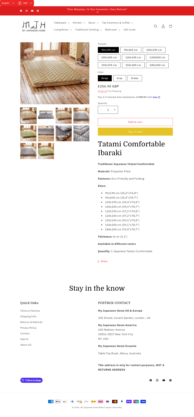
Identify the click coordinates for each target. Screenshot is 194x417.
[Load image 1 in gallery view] (28, 116)
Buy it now (135, 131)
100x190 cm (154, 49)
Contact (25, 333)
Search (24, 339)
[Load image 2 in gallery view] (46, 116)
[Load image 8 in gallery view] (81, 133)
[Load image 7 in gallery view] (64, 133)
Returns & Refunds (31, 322)
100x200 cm (109, 57)
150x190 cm (109, 65)
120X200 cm (157, 57)
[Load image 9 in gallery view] (28, 151)
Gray (120, 78)
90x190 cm (108, 49)
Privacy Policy (28, 327)
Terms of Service (30, 310)
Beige (104, 78)
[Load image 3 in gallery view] (64, 116)
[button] (61, 22)
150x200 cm (133, 65)
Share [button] (104, 261)
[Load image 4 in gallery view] (81, 116)
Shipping (102, 91)
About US (26, 344)
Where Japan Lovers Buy (110, 407)
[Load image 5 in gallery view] (28, 133)
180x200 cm (157, 65)
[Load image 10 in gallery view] (46, 151)
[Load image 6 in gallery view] (46, 133)
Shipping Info (28, 316)
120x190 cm (133, 57)
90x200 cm (131, 49)
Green (134, 78)
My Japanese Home (89, 407)
